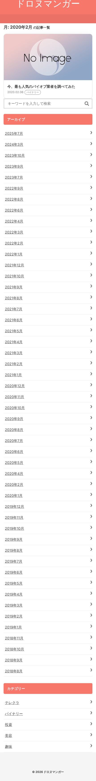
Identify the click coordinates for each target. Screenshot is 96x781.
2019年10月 (14, 528)
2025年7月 (14, 133)
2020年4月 (14, 473)
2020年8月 (14, 429)
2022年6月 (14, 210)
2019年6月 (14, 572)
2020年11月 (14, 397)
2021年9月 (14, 287)
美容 (8, 735)
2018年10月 (14, 649)
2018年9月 (14, 660)
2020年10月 (15, 408)
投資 (8, 724)
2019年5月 (14, 583)
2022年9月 (14, 188)
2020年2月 (14, 484)
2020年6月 (14, 451)
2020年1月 (14, 495)
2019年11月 (14, 517)
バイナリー (14, 713)
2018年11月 (14, 638)
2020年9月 (14, 418)
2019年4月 (14, 594)
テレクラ (12, 702)
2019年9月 (14, 539)
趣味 (8, 746)
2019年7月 (13, 561)
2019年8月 (14, 550)
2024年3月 (14, 144)
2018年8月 (14, 671)
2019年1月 (13, 627)
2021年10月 (14, 276)
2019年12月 (14, 506)
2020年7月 (14, 440)
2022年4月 (14, 221)
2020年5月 (14, 462)
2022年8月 (14, 199)
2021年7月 (13, 309)
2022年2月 (14, 243)
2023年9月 (14, 166)
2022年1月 (14, 254)
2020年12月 (15, 386)
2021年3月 (14, 353)
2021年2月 (14, 364)
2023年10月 (15, 155)
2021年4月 (14, 342)
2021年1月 (13, 375)
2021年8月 (14, 298)
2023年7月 (14, 177)
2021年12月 (14, 265)
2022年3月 (14, 232)
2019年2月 (14, 616)
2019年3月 (14, 605)
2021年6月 (14, 320)
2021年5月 (14, 331)
